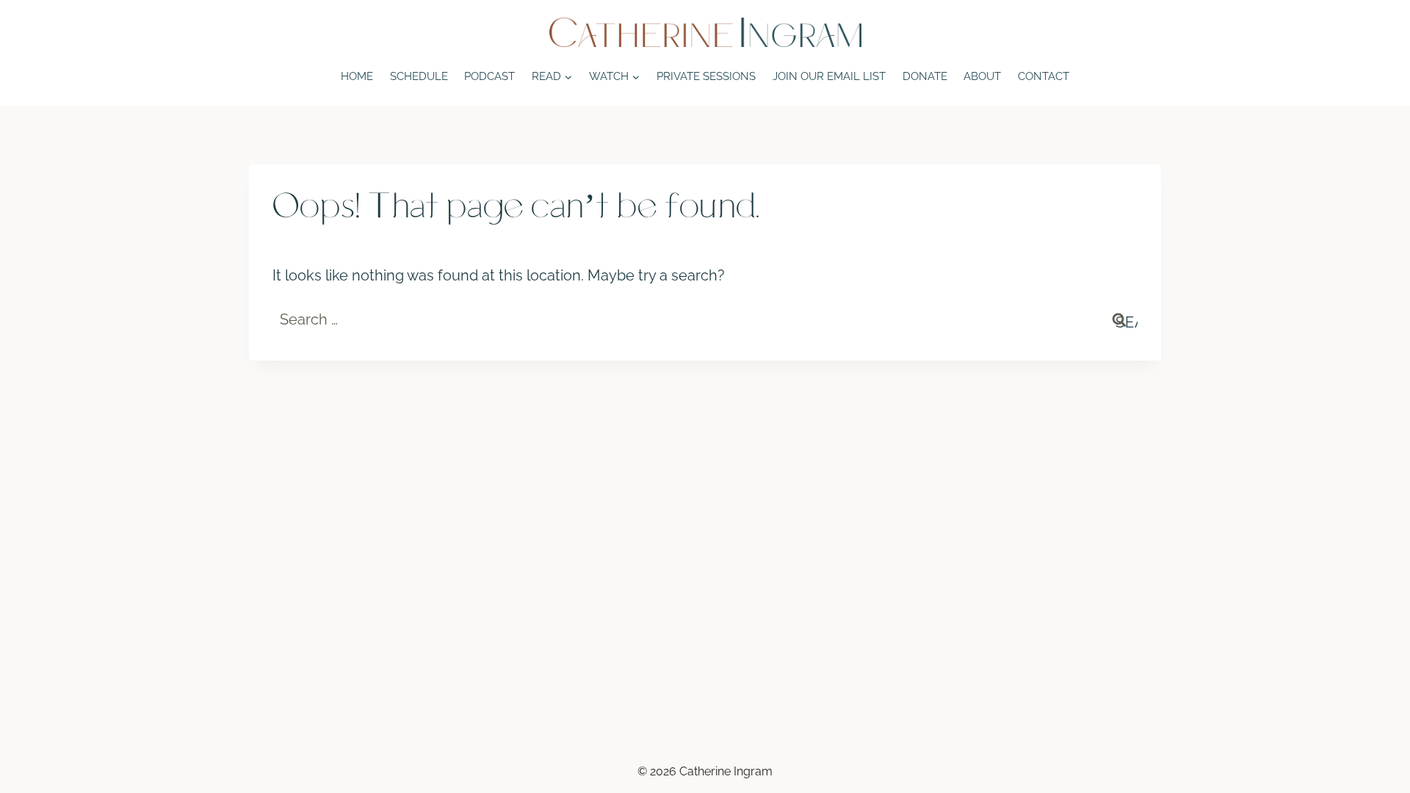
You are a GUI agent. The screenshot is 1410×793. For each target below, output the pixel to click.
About (982, 76)
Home (357, 76)
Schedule (419, 76)
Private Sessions (706, 76)
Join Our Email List (829, 76)
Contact (1043, 76)
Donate (925, 76)
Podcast (489, 76)
